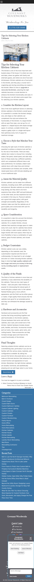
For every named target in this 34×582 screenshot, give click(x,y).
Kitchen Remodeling (8, 437)
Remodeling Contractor (9, 445)
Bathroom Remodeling (9, 396)
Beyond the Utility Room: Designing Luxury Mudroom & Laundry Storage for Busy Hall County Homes (16, 485)
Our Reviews (18, 529)
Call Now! (21, 552)
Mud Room (5, 442)
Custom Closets (7, 413)
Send (28, 576)
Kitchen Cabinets (7, 430)
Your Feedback (18, 532)
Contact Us (18, 526)
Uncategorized (7, 449)
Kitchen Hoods (7, 433)
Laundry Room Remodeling (11, 440)
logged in (13, 380)
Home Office (6, 423)
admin (3, 40)
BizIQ (11, 576)
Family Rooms (6, 420)
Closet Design (6, 401)
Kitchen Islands (7, 435)
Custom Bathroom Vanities (10, 406)
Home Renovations (8, 428)
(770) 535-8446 (18, 28)
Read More (7, 372)
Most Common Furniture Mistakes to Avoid (16, 383)
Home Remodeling (8, 425)
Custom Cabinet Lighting (10, 408)
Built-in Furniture (7, 399)
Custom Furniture (7, 416)
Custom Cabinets (7, 411)
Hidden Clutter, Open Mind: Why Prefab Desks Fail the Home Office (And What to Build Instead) (17, 478)
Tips (3, 447)
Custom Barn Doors (8, 403)
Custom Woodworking (9, 418)
